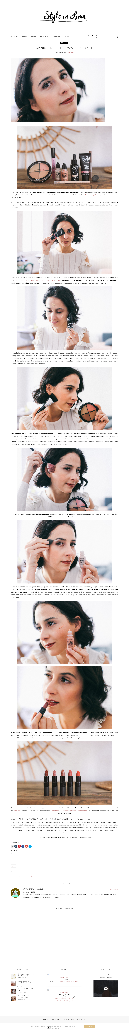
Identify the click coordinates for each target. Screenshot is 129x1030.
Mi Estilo (24, 36)
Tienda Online (44, 36)
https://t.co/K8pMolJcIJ (64, 999)
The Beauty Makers (92, 195)
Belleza (33, 36)
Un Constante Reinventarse (23, 996)
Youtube (17, 811)
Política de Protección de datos (74, 1019)
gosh (13, 866)
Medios (67, 36)
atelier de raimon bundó (22, 877)
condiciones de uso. (53, 1028)
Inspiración (57, 36)
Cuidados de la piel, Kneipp (26, 989)
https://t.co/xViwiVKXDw (69, 982)
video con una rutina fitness (105, 877)
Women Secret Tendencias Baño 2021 (25, 982)
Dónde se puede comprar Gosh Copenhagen (69, 811)
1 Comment (16, 872)
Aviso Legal (56, 1019)
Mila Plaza (14, 36)
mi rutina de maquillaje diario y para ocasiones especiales (38, 280)
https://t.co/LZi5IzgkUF (64, 1001)
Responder (113, 889)
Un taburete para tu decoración (26, 974)
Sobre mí (46, 1019)
